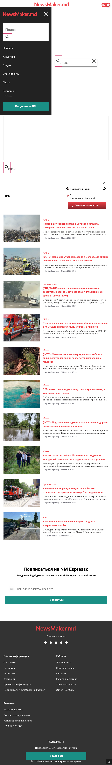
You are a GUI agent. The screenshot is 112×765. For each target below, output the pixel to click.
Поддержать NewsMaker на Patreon (24, 689)
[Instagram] (56, 642)
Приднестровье (65, 667)
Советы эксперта (66, 684)
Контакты (9, 673)
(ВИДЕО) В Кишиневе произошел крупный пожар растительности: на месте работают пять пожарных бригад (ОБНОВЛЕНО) (73, 292)
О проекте (9, 662)
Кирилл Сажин (51, 536)
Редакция (9, 667)
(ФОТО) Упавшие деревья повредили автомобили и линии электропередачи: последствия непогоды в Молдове (72, 358)
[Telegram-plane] (66, 642)
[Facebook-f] (45, 642)
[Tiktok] (61, 642)
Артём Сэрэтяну (52, 238)
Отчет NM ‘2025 (65, 689)
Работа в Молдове (66, 678)
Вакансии (9, 678)
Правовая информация (17, 684)
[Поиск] (7, 167)
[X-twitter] (51, 642)
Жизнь (46, 220)
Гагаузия (61, 673)
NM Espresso (63, 662)
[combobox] (56, 169)
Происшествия (50, 284)
